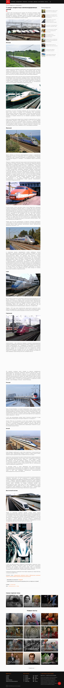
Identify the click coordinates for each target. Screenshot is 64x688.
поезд (17, 586)
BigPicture (12, 5)
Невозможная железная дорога (21, 575)
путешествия (18, 5)
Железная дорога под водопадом (23, 576)
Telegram (20, 579)
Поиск (53, 1)
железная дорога (12, 586)
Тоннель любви (13, 576)
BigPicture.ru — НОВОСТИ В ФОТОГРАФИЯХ (48, 675)
